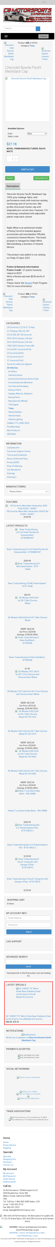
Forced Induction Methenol (20, 382)
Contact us (8, 1165)
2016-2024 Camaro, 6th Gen (19, 342)
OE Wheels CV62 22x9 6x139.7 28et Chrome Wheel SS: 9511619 (27, 732)
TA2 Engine (13, 404)
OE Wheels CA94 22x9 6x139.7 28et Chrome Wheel (27, 618)
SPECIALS (11, 434)
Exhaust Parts (14, 390)
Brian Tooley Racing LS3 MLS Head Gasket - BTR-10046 (27, 584)
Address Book (9, 1182)
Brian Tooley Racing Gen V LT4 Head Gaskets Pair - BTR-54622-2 (27, 846)
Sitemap (11, 473)
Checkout (7, 1162)
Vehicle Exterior (15, 375)
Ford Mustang (13, 427)
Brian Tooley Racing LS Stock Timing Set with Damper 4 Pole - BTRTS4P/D (27, 880)
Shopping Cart (9, 1159)
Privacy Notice (9, 1145)
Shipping (7, 1148)
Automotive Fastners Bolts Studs (23, 379)
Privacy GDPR (13, 462)
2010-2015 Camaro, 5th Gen (19, 338)
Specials (7, 1156)
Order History (9, 1179)
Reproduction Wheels (18, 401)
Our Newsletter (14, 470)
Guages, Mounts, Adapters (20, 393)
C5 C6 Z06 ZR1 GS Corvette (19, 335)
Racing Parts (14, 397)
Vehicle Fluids (14, 416)
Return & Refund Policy (17, 459)
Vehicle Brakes (15, 412)
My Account (8, 1173)
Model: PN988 (13, 148)
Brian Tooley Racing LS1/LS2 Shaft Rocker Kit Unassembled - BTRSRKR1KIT (27, 550)
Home (5, 1142)
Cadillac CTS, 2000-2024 (18, 423)
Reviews (10, 178)
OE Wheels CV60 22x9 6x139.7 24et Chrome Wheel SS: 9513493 (27, 772)
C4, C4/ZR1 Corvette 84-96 (19, 349)
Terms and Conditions (17, 455)
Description (13, 186)
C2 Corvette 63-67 (15, 357)
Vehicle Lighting (15, 419)
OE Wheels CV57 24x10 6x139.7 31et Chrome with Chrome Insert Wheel (27, 692)
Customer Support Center (19, 451)
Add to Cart (27, 169)
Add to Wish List (41, 178)
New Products (13, 430)
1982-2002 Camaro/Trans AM (20, 346)
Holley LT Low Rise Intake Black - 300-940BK (27, 811)
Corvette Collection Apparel (19, 364)
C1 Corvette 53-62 (15, 360)
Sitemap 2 (11, 477)
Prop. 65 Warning (14, 466)
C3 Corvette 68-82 (15, 353)
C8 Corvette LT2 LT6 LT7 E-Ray (21, 327)
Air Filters (12, 371)
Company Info (13, 448)
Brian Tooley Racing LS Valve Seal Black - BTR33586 (27, 658)
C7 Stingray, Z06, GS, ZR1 (18, 331)
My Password (9, 1176)
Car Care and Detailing (18, 386)
